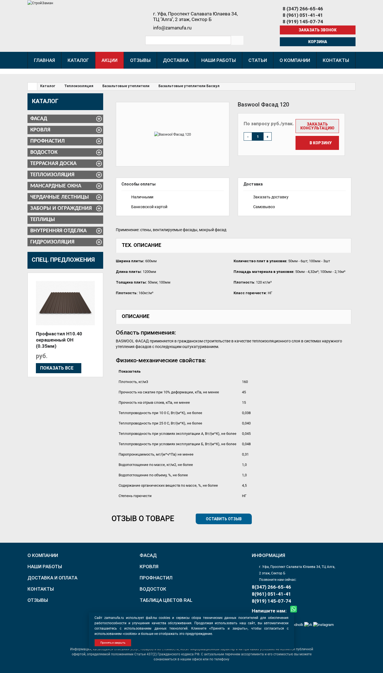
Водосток (43, 152)
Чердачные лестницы (59, 197)
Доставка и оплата (52, 578)
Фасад (38, 119)
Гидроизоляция (52, 242)
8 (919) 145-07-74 (303, 21)
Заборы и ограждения (61, 208)
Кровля (40, 130)
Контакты (40, 589)
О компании (42, 555)
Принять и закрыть (112, 642)
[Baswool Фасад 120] (172, 134)
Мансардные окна (55, 186)
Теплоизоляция (52, 175)
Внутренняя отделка (58, 231)
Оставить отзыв (224, 519)
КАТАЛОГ (45, 101)
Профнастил (47, 141)
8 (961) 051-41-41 (303, 15)
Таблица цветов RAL (166, 600)
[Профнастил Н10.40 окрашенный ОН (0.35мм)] (65, 303)
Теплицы (42, 219)
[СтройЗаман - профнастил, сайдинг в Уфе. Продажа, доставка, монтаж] (40, 3)
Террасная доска (53, 163)
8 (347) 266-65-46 (303, 8)
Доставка (253, 184)
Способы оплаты (138, 184)
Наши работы (44, 566)
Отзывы (37, 600)
